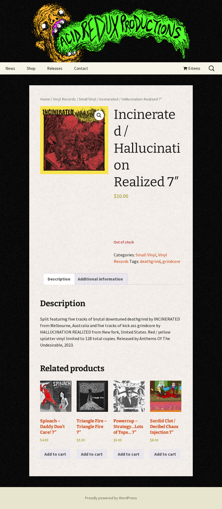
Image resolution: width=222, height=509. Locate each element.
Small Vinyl (87, 99)
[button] (99, 115)
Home (45, 99)
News (10, 68)
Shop (31, 68)
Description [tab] (59, 279)
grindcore (171, 261)
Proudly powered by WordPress (111, 497)
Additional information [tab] (100, 279)
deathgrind (150, 261)
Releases (55, 68)
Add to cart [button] (55, 454)
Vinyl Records (64, 99)
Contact (81, 68)
